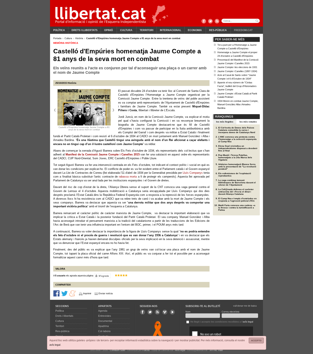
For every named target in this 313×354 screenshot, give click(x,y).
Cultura (126, 30)
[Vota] (102, 275)
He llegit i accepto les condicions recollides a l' (221, 321)
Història (79, 38)
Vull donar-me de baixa (245, 305)
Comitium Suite (117, 350)
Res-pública (218, 30)
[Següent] (113, 110)
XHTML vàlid (216, 350)
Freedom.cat (243, 30)
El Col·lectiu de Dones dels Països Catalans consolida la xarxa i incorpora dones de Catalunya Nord (236, 130)
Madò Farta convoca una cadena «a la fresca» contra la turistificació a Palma (236, 207)
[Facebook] (204, 21)
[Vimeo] (165, 312)
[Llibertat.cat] (100, 14)
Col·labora (104, 331)
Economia (195, 30)
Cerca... (240, 21)
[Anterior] (55, 110)
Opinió (108, 30)
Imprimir (87, 293)
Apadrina (103, 326)
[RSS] (217, 21)
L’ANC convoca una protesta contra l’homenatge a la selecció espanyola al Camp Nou (237, 139)
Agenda (102, 310)
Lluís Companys (193, 172)
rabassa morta (128, 176)
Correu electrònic (231, 311)
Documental (105, 321)
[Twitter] (210, 21)
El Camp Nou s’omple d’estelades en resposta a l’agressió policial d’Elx (237, 199)
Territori (146, 30)
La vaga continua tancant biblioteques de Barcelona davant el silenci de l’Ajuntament (237, 182)
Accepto (256, 340)
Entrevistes (104, 315)
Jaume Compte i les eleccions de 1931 (237, 67)
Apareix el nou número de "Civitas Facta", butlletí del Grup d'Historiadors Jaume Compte (237, 86)
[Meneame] (72, 293)
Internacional (170, 30)
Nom (187, 311)
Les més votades (248, 122)
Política (59, 30)
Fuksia (145, 350)
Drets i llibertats (85, 30)
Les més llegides (224, 122)
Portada (57, 38)
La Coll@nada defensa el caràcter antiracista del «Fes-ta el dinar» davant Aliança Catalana (236, 191)
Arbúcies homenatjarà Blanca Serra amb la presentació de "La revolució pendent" (237, 166)
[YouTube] (172, 312)
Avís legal (180, 350)
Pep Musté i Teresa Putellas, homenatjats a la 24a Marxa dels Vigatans (235, 157)
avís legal (54, 344)
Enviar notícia (106, 293)
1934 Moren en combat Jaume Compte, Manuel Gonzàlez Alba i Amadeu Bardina (237, 104)
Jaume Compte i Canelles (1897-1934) (237, 71)
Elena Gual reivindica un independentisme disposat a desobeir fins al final (237, 148)
